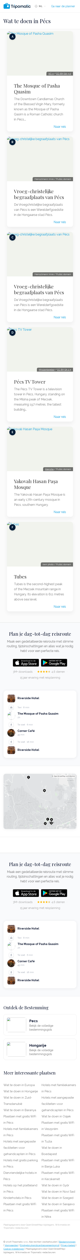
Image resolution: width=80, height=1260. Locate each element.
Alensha (49, 469)
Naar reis (60, 127)
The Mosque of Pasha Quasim (37, 88)
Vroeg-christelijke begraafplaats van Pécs (39, 194)
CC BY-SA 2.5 (64, 369)
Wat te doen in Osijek (56, 1116)
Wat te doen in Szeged (57, 1198)
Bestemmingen (67, 1241)
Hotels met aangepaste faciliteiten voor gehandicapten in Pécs (19, 1148)
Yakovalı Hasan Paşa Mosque (36, 484)
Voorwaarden (11, 1245)
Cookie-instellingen (13, 1248)
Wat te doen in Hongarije (20, 1091)
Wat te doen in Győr (55, 1185)
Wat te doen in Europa (19, 1085)
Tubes (20, 576)
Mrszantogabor (47, 369)
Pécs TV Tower (30, 382)
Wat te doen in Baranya (19, 1110)
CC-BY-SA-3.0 (63, 73)
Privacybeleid (68, 1245)
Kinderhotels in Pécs (17, 1198)
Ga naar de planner (63, 6)
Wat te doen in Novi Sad (58, 1191)
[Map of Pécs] (40, 801)
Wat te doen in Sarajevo (58, 1204)
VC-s (51, 73)
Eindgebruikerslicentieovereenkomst (39, 1245)
